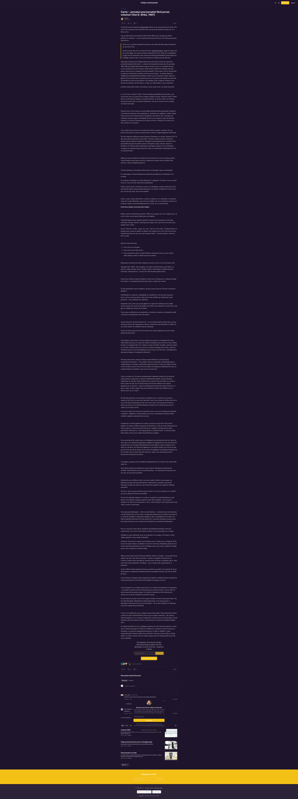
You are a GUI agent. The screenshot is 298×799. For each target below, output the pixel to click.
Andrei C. (126, 18)
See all (124, 764)
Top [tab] (122, 725)
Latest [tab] (126, 725)
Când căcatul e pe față (129, 753)
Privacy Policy (161, 725)
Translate (124, 9)
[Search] (275, 2)
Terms (151, 788)
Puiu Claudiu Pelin (129, 709)
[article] (149, 733)
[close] (164, 701)
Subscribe (285, 3)
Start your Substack (145, 792)
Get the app (157, 792)
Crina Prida (144, 27)
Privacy (147, 788)
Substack (141, 795)
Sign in (293, 3)
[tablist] (127, 680)
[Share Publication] (278, 2)
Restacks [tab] (131, 680)
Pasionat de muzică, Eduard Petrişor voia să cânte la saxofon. (137, 744)
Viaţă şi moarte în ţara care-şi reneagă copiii (136, 742)
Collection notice (158, 788)
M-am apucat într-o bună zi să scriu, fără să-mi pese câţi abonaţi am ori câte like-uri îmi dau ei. (141, 732)
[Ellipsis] (176, 695)
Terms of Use (156, 724)
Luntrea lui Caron (157, 51)
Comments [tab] (124, 680)
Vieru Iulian (127, 695)
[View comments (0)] (136, 748)
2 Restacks (139, 664)
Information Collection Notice (148, 725)
